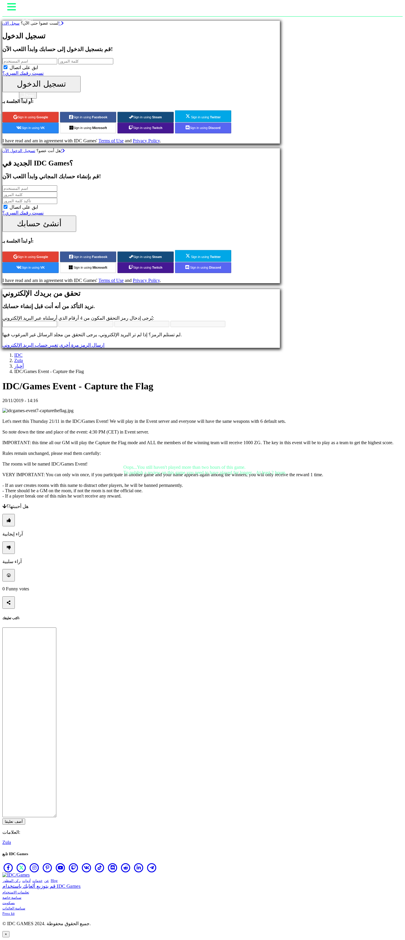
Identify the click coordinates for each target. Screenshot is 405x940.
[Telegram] (152, 867)
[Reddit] (126, 867)
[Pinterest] (47, 867)
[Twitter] (21, 867)
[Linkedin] (139, 867)
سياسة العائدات (13, 908)
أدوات (26, 881)
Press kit (8, 914)
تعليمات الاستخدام (15, 892)
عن (46, 881)
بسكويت (8, 903)
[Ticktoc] (100, 867)
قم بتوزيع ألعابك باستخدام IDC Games (41, 886)
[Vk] (87, 867)
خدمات (37, 881)
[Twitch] (73, 867)
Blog (54, 881)
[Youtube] (60, 867)
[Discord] (113, 867)
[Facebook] (8, 867)
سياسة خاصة (11, 898)
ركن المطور (11, 881)
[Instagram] (34, 867)
